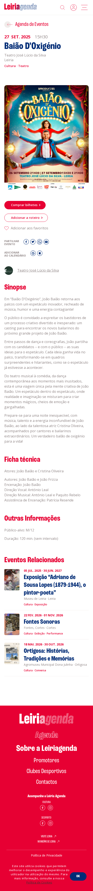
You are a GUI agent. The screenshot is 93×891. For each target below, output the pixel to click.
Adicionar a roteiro (25, 218)
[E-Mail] (46, 243)
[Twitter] (33, 243)
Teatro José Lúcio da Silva (38, 270)
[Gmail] (33, 254)
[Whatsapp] (40, 243)
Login (73, 7)
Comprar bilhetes (24, 205)
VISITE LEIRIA (46, 836)
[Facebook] (26, 243)
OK (78, 876)
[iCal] (40, 254)
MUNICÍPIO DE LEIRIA (47, 841)
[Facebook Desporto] (42, 824)
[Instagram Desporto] (50, 824)
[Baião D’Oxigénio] (46, 137)
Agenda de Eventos (31, 24)
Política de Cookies (39, 882)
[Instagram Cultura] (50, 808)
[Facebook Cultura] (42, 808)
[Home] (20, 7)
